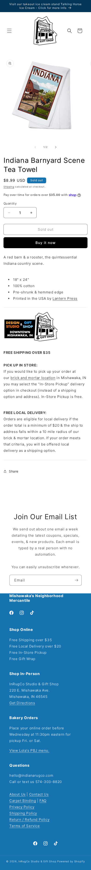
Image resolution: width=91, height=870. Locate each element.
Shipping (9, 186)
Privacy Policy (21, 807)
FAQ (42, 800)
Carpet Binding (22, 800)
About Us (17, 794)
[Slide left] (35, 147)
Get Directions (22, 703)
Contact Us (39, 794)
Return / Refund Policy (29, 819)
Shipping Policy (23, 813)
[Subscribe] (76, 580)
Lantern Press (64, 298)
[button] (9, 31)
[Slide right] (56, 147)
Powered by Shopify (71, 861)
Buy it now (45, 242)
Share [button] (13, 471)
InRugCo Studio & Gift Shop (37, 861)
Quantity (10, 203)
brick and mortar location (32, 378)
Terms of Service (24, 826)
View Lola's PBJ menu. (29, 750)
